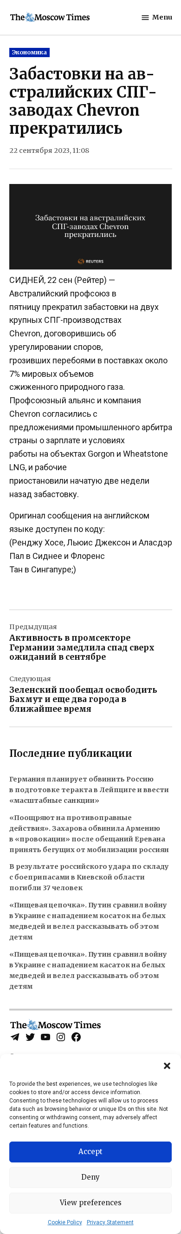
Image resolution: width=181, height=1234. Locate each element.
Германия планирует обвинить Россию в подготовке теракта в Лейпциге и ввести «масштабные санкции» (89, 790)
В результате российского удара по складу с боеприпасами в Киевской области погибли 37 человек (89, 877)
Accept (90, 1151)
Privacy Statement (110, 1222)
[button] (167, 1065)
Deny (90, 1177)
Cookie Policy (65, 1222)
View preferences (91, 1202)
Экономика (29, 52)
